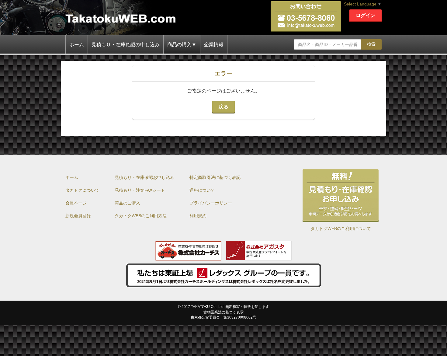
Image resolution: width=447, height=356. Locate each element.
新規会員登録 (78, 215)
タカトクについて (82, 190)
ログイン (365, 15)
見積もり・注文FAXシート (140, 190)
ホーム (76, 44)
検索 (371, 44)
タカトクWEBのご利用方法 (141, 215)
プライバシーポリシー (210, 203)
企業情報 (214, 44)
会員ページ (76, 203)
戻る (223, 106)
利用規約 (197, 215)
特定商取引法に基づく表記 (215, 177)
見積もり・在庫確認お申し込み (144, 177)
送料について (202, 190)
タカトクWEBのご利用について (340, 228)
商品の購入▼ (181, 44)
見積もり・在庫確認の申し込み (126, 44)
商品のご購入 (127, 203)
